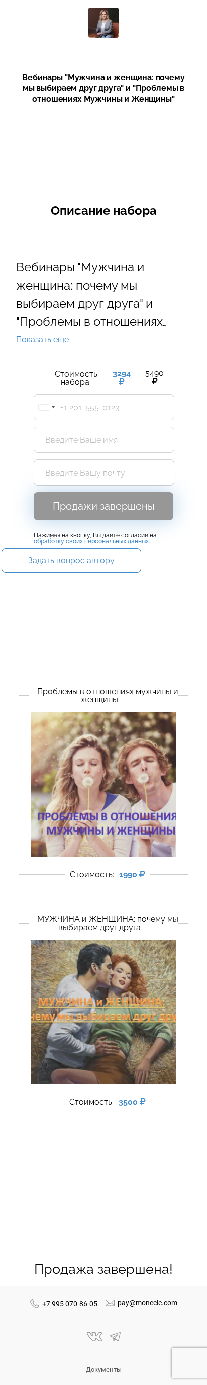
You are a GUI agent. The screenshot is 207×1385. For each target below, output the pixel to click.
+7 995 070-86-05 (69, 1304)
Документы (104, 1369)
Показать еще (42, 340)
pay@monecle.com (147, 1302)
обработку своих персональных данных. (92, 541)
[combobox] (46, 407)
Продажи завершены (104, 506)
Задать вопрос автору (71, 560)
